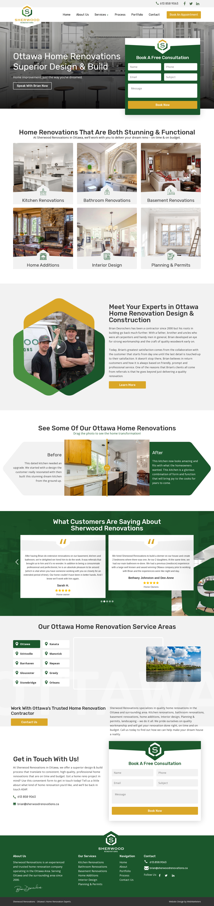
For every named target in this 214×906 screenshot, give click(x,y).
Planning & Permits (90, 880)
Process (120, 14)
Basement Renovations (92, 867)
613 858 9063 (169, 3)
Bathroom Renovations (92, 863)
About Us (82, 14)
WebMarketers (194, 897)
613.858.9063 (158, 858)
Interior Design (87, 876)
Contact (154, 14)
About (123, 863)
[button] (101, 598)
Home (66, 14)
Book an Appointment (184, 14)
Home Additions (88, 871)
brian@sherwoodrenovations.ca (38, 800)
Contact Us (126, 876)
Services (101, 14)
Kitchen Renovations (91, 858)
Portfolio (137, 14)
